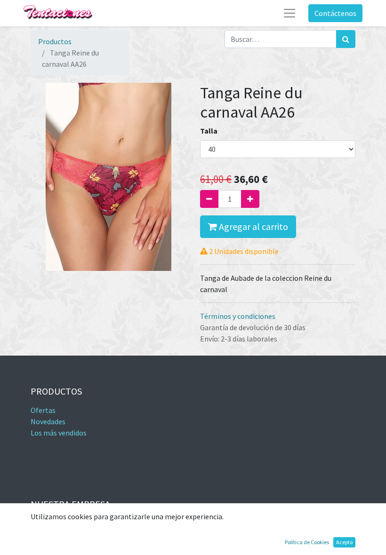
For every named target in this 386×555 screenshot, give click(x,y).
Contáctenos (335, 13)
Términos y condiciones (237, 316)
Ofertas (43, 410)
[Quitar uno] (209, 199)
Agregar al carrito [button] (252, 226)
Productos (55, 41)
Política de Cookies (307, 542)
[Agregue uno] (250, 199)
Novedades (48, 421)
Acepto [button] (344, 542)
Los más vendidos (59, 432)
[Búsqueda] (345, 39)
